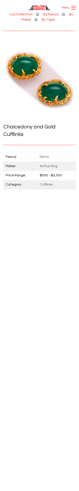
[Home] (39, 9)
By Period (50, 14)
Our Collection (20, 14)
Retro (44, 157)
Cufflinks (46, 184)
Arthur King (48, 166)
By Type (48, 19)
